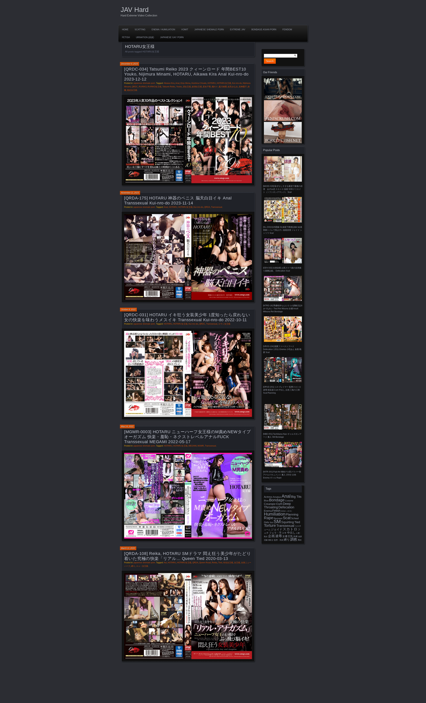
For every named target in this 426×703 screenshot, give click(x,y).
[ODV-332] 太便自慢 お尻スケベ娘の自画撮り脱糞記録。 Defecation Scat (282, 269)
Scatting (140, 29)
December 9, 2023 (129, 64)
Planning (292, 514)
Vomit (184, 29)
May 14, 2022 (127, 426)
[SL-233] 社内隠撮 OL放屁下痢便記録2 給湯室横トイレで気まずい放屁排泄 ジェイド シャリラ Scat (282, 230)
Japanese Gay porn (172, 37)
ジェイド (276, 529)
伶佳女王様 (228, 562)
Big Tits (296, 496)
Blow (266, 501)
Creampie (270, 504)
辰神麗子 (243, 87)
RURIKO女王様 (154, 87)
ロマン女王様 (224, 324)
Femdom (287, 29)
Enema (268, 511)
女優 (284, 536)
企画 (271, 536)
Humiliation (274, 514)
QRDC (135, 87)
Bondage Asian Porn (263, 29)
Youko (179, 87)
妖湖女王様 (197, 87)
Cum (279, 504)
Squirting (287, 522)
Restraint (278, 518)
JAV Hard (135, 9)
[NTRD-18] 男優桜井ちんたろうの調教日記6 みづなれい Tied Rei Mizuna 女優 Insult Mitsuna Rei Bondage (282, 308)
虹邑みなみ (233, 87)
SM (277, 521)
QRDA (207, 207)
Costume (289, 501)
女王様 (237, 562)
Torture (270, 525)
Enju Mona (185, 83)
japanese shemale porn (209, 29)
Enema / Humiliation (163, 29)
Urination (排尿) (145, 37)
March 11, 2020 (128, 548)
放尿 (300, 536)
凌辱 (278, 536)
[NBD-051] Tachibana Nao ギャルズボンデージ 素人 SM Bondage (282, 435)
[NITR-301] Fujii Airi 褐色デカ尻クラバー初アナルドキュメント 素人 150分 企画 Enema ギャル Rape (282, 475)
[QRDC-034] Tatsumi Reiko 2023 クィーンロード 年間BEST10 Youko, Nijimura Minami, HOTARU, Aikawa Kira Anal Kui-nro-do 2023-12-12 (186, 74)
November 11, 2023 (130, 193)
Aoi (165, 562)
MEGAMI (193, 446)
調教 (293, 539)
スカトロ (290, 529)
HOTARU (212, 83)
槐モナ (215, 87)
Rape (268, 518)
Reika (214, 562)
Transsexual (216, 207)
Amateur (277, 497)
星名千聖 (207, 87)
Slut (271, 522)
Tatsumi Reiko (168, 87)
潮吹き (271, 540)
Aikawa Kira (169, 83)
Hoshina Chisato (199, 83)
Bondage (277, 500)
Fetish (126, 37)
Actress (268, 497)
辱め (300, 540)
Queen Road (205, 562)
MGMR (201, 446)
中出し (291, 532)
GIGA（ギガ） (287, 511)
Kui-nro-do (237, 83)
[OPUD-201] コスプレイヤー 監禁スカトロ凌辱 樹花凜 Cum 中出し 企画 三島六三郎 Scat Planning (282, 390)
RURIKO (143, 87)
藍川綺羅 (223, 87)
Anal (177, 83)
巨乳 (290, 536)
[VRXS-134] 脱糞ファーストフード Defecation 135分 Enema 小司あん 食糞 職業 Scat (282, 349)
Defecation (286, 507)
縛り (133, 566)
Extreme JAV (237, 29)
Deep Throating (277, 505)
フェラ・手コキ (278, 532)
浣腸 (266, 540)
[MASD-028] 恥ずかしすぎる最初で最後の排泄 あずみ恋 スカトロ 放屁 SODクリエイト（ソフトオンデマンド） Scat (283, 189)
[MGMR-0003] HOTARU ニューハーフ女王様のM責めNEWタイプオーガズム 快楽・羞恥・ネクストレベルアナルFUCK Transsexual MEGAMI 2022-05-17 (187, 436)
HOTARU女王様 (224, 83)
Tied (220, 562)
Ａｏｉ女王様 (142, 566)
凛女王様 (187, 87)
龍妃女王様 (132, 90)
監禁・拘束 (278, 540)
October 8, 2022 (128, 309)
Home (125, 29)
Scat (287, 518)
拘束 (295, 536)
